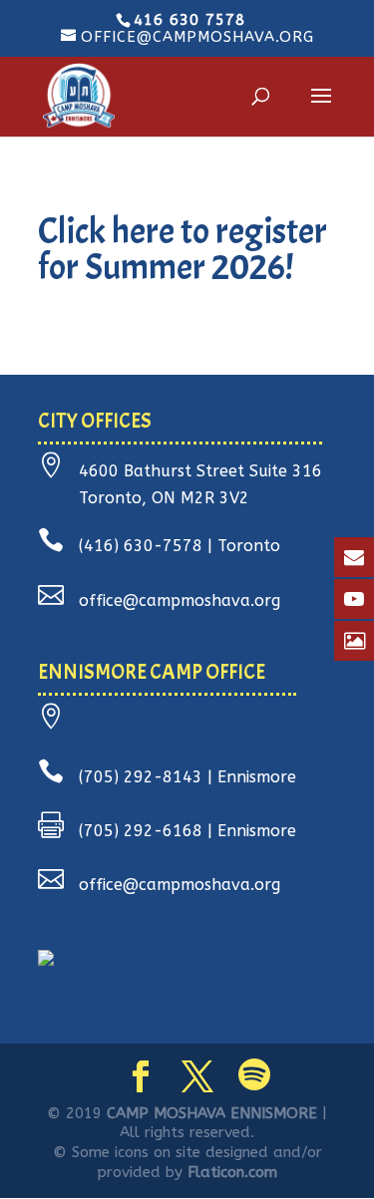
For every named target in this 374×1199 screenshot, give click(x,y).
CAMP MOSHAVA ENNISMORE (212, 1113)
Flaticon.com (232, 1172)
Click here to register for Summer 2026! (182, 249)
